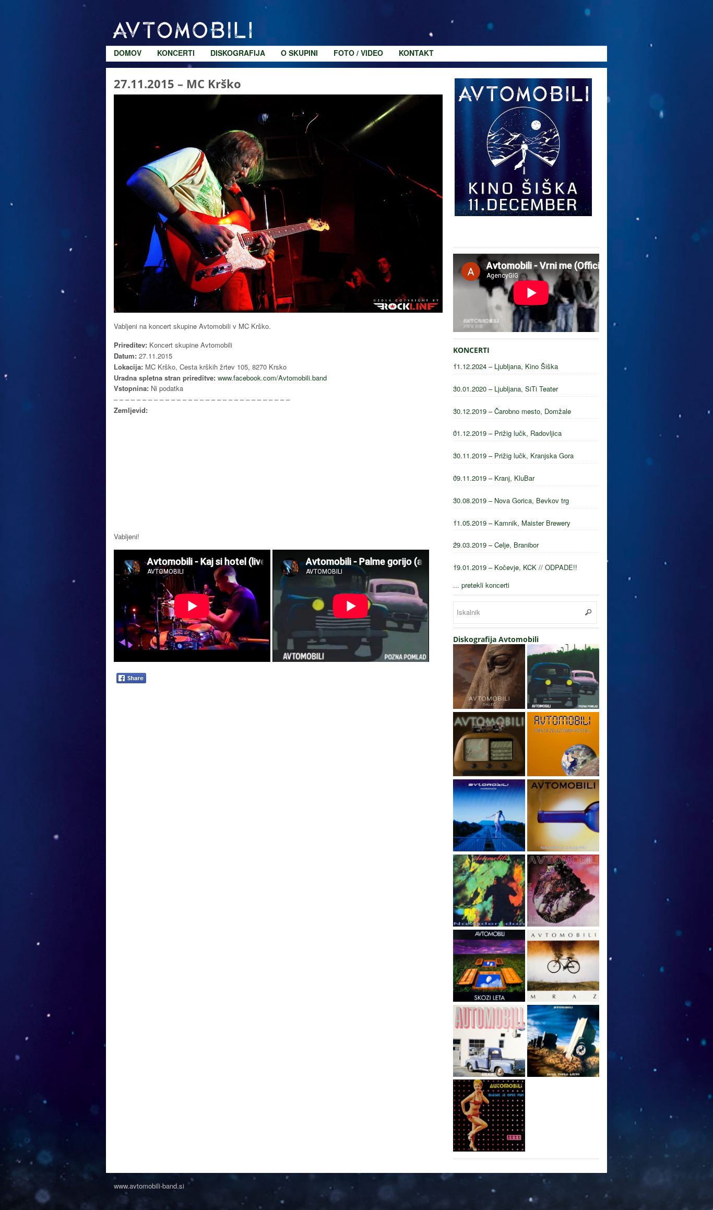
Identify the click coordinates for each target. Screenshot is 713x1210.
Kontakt (416, 10)
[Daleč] (489, 706)
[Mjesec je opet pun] (489, 1149)
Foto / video (358, 10)
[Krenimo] (489, 1074)
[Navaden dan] (489, 924)
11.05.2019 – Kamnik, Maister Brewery (512, 523)
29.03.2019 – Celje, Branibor (496, 545)
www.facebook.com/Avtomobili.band (272, 378)
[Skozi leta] (489, 999)
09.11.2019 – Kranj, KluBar (493, 478)
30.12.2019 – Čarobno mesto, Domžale (512, 411)
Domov (127, 10)
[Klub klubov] (489, 773)
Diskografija (238, 10)
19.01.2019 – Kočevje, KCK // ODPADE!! (515, 567)
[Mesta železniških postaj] (563, 773)
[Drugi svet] (563, 924)
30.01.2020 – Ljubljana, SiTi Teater (505, 389)
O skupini (299, 10)
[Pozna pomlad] (563, 706)
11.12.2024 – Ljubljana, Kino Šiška (505, 366)
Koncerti (176, 10)
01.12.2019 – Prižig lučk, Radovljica (507, 433)
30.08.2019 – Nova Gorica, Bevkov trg (511, 500)
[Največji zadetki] (563, 848)
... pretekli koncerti (481, 585)
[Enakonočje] (489, 848)
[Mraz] (563, 999)
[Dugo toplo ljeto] (563, 1074)
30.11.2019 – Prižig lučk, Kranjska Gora (513, 455)
